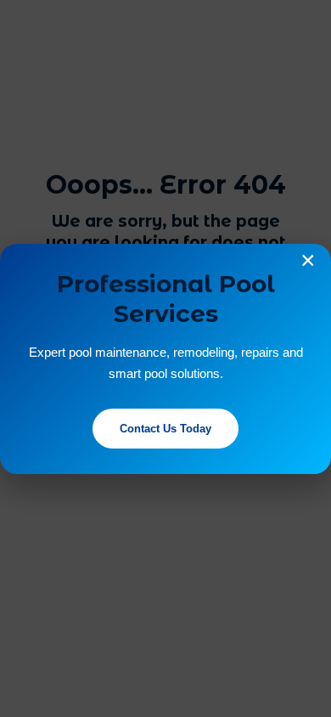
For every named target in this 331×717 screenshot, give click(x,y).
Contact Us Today (165, 428)
